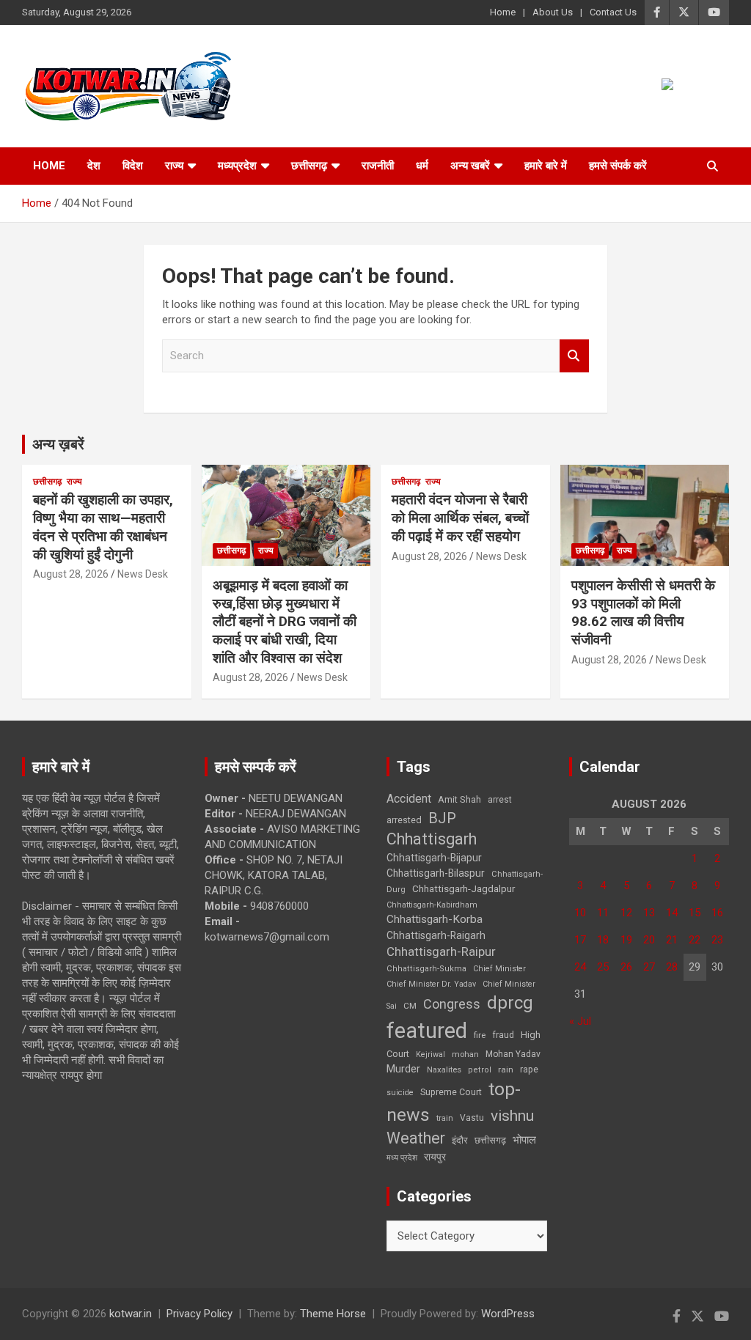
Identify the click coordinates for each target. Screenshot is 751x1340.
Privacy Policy (199, 1313)
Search (574, 355)
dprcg (510, 1003)
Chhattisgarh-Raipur (441, 951)
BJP (442, 818)
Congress (451, 1004)
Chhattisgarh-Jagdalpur (463, 888)
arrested (404, 819)
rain (505, 1069)
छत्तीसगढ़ (309, 165)
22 (694, 939)
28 (672, 966)
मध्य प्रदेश (402, 1158)
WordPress (508, 1313)
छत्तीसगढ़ (490, 1140)
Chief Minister (499, 968)
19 (626, 939)
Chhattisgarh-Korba (435, 919)
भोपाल (524, 1139)
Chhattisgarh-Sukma (426, 968)
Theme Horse (333, 1313)
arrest (500, 800)
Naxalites (444, 1069)
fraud (503, 1035)
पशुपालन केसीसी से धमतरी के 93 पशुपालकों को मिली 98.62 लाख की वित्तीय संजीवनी (643, 612)
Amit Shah (459, 799)
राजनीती (378, 165)
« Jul (580, 1021)
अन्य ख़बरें (58, 444)
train (444, 1118)
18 (603, 939)
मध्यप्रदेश (237, 165)
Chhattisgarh (432, 839)
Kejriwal (430, 1054)
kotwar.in (130, 1313)
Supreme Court (451, 1091)
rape (529, 1069)
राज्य (174, 165)
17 (580, 939)
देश (93, 165)
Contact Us (613, 12)
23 (717, 939)
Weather (416, 1138)
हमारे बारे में (545, 165)
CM (410, 1006)
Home (503, 12)
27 (649, 966)
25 (603, 966)
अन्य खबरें (470, 165)
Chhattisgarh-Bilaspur (436, 873)
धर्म (422, 165)
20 (649, 939)
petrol (479, 1070)
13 (649, 912)
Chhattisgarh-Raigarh (436, 935)
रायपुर (435, 1157)
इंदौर (460, 1140)
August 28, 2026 (71, 574)
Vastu (472, 1118)
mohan (465, 1054)
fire (480, 1035)
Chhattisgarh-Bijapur (434, 858)
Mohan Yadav (513, 1054)
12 (626, 912)
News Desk (142, 574)
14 (672, 912)
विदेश (132, 165)
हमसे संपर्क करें (618, 165)
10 (580, 912)
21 (672, 939)
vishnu (512, 1115)
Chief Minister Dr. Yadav (431, 984)
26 (626, 966)
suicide (400, 1092)
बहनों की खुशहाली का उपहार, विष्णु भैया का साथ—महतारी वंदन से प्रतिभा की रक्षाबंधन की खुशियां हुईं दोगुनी (103, 526)
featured (427, 1030)
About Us (552, 12)
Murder (403, 1068)
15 (694, 912)
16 (717, 912)
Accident (409, 799)
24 (580, 966)
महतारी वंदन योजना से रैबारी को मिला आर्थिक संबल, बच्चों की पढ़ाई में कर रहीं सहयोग (460, 517)
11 (603, 912)
